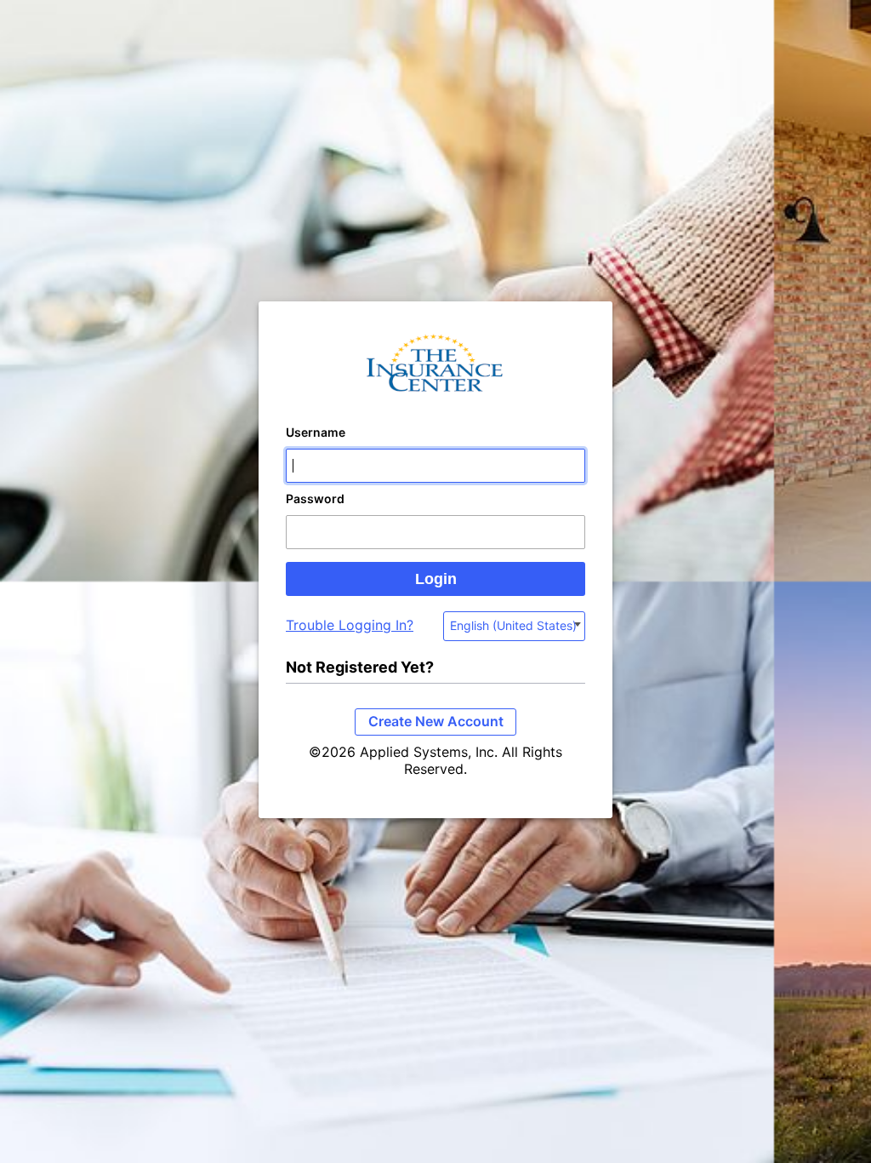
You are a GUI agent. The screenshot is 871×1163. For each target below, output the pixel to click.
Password (315, 498)
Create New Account (436, 721)
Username (315, 432)
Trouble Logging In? (349, 624)
